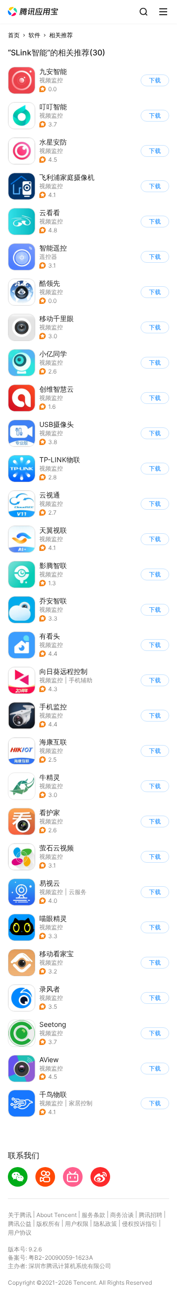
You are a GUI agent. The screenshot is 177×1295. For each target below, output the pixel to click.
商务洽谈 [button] (122, 1215)
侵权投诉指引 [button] (139, 1223)
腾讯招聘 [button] (150, 1215)
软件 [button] (34, 35)
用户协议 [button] (19, 1232)
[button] (33, 11)
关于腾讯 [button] (19, 1215)
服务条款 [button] (93, 1215)
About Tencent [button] (56, 1215)
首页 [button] (14, 35)
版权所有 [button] (48, 1223)
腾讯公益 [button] (19, 1223)
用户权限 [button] (76, 1223)
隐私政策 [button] (105, 1223)
